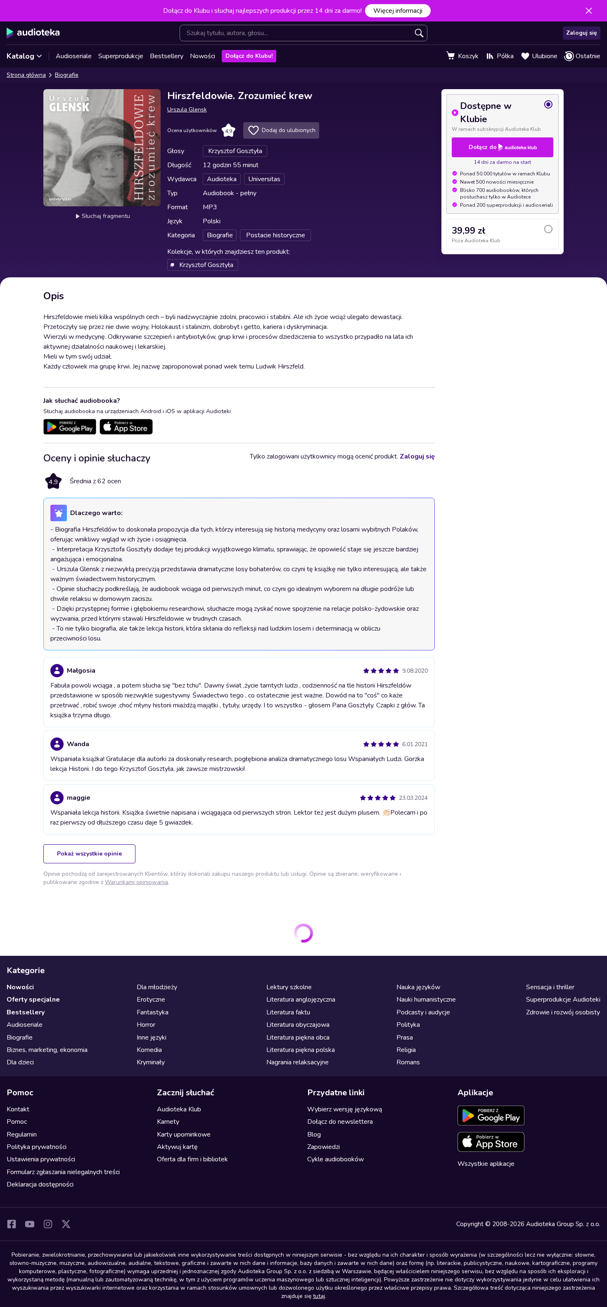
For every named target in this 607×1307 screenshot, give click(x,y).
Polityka (408, 1024)
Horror (146, 1024)
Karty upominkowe (184, 1134)
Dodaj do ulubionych (288, 130)
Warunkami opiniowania (136, 882)
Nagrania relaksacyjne (297, 1062)
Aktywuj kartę (177, 1146)
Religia (406, 1049)
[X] (66, 1224)
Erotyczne (151, 999)
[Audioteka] (33, 33)
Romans (408, 1062)
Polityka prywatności (36, 1146)
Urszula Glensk (187, 109)
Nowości (202, 56)
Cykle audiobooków (335, 1159)
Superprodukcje (120, 56)
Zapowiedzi (323, 1146)
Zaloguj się (581, 33)
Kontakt (18, 1109)
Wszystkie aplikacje (486, 1163)
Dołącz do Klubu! (249, 56)
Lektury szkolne (289, 987)
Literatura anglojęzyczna (300, 999)
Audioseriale (74, 56)
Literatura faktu (288, 1012)
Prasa (404, 1037)
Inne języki (151, 1037)
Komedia (149, 1049)
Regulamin (22, 1134)
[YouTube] (30, 1224)
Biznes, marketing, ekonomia (47, 1049)
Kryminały (151, 1062)
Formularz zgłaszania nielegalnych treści (63, 1172)
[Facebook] (12, 1224)
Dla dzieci (20, 1062)
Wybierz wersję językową (344, 1109)
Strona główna (26, 75)
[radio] (502, 115)
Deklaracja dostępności (40, 1184)
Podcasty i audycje (423, 1012)
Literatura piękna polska (300, 1049)
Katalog (20, 56)
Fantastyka (152, 1012)
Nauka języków (418, 987)
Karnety (168, 1121)
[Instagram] (48, 1224)
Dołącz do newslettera (340, 1121)
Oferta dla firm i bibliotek (192, 1159)
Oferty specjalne (33, 999)
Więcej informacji (397, 10)
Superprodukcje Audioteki (563, 999)
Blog (314, 1134)
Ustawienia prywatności (41, 1159)
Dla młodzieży (157, 987)
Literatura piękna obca (298, 1037)
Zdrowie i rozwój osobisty (563, 1012)
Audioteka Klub (179, 1109)
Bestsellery (166, 56)
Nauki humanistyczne (426, 999)
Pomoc (17, 1121)
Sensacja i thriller (550, 987)
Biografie (66, 75)
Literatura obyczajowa (298, 1024)
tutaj (319, 1296)
